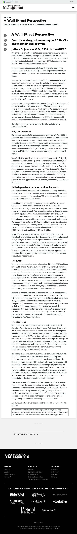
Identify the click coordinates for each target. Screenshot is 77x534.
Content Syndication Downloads (38, 479)
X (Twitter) (54, 472)
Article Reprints (33, 474)
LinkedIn (54, 477)
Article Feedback (9, 474)
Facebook (54, 469)
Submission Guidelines (35, 472)
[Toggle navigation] (73, 7)
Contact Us (7, 477)
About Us (7, 469)
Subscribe (31, 469)
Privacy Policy (38, 522)
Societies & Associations (35, 477)
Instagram (54, 474)
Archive (6, 472)
